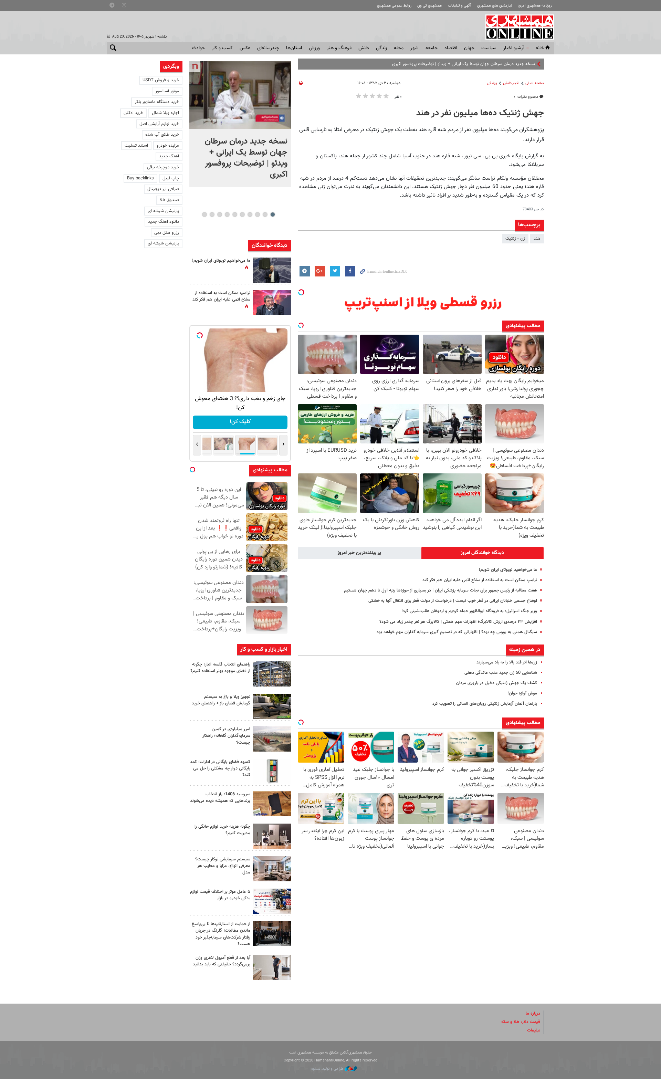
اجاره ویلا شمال (165, 112)
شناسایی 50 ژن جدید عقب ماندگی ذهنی (500, 672)
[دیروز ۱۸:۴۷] (272, 302)
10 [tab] (204, 214)
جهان (469, 48)
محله (398, 48)
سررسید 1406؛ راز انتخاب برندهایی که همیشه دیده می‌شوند (220, 797)
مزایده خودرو (168, 145)
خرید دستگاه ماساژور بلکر (157, 101)
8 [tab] (219, 214)
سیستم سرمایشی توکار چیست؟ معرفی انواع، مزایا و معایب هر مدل (222, 866)
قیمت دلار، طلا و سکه (520, 1021)
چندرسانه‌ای (268, 48)
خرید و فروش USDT (161, 80)
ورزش (314, 48)
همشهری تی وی (429, 6)
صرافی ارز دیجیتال (163, 189)
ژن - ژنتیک (515, 238)
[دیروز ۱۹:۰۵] (272, 270)
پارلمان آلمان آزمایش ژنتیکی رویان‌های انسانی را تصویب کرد (484, 703)
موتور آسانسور (167, 91)
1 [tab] (272, 214)
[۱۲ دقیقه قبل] (240, 95)
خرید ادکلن (133, 112)
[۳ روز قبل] (272, 967)
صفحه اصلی (534, 83)
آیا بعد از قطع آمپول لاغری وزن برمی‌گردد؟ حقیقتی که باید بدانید (221, 961)
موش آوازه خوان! (522, 693)
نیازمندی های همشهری (494, 6)
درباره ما (533, 1013)
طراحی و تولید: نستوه (328, 1069)
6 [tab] (234, 214)
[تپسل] (301, 292)
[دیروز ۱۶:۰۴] (272, 803)
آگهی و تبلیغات (459, 6)
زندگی (381, 48)
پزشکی (492, 83)
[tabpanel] (240, 124)
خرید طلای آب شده (162, 134)
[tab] (482, 552)
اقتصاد (450, 48)
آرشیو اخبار (513, 48)
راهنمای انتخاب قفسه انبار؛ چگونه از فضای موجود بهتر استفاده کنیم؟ (220, 667)
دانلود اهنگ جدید (163, 221)
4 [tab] (250, 214)
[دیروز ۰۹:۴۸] (272, 933)
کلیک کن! (240, 422)
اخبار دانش (511, 83)
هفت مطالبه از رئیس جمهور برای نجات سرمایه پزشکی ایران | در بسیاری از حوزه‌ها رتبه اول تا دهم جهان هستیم (440, 590)
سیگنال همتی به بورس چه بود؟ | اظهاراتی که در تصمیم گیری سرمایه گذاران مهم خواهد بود (457, 632)
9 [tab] (212, 214)
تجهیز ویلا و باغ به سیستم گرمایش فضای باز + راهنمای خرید (221, 700)
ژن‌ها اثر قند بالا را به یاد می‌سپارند (506, 662)
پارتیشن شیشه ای (163, 211)
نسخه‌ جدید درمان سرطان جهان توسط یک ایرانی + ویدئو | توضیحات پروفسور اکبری (463, 64)
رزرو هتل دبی (166, 232)
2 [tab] (265, 214)
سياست (488, 48)
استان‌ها (294, 48)
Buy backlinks (140, 178)
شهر (414, 48)
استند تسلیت (136, 145)
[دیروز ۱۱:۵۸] (272, 868)
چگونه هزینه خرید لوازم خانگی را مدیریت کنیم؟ (222, 830)
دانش (363, 48)
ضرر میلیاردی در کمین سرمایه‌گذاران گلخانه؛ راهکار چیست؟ (226, 736)
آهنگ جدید (169, 156)
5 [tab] (242, 214)
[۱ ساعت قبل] (272, 674)
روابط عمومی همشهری (394, 6)
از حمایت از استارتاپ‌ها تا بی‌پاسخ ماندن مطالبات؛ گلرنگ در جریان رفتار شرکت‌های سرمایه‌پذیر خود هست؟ (221, 934)
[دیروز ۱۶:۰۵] (272, 706)
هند (537, 238)
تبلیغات (533, 1030)
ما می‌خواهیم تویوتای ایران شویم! (508, 569)
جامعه (432, 48)
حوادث (198, 48)
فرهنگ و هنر (339, 48)
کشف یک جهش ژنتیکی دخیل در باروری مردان (496, 683)
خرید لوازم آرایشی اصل (159, 124)
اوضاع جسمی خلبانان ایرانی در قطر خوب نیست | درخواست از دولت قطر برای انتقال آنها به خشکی (452, 600)
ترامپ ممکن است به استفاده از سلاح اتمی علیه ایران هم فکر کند (479, 580)
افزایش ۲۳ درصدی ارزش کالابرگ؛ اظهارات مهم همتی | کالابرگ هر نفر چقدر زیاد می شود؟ (458, 621)
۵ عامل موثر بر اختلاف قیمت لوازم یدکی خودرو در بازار (220, 895)
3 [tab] (257, 214)
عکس (245, 48)
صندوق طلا (169, 200)
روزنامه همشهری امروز (535, 6)
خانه (540, 48)
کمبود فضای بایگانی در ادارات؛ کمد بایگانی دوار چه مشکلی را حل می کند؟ (220, 768)
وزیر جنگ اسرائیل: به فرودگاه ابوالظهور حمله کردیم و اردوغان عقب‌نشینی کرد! (469, 611)
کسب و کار (222, 48)
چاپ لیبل (170, 178)
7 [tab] (227, 214)
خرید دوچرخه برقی (163, 167)
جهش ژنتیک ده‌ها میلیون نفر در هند (480, 113)
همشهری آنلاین (516, 27)
